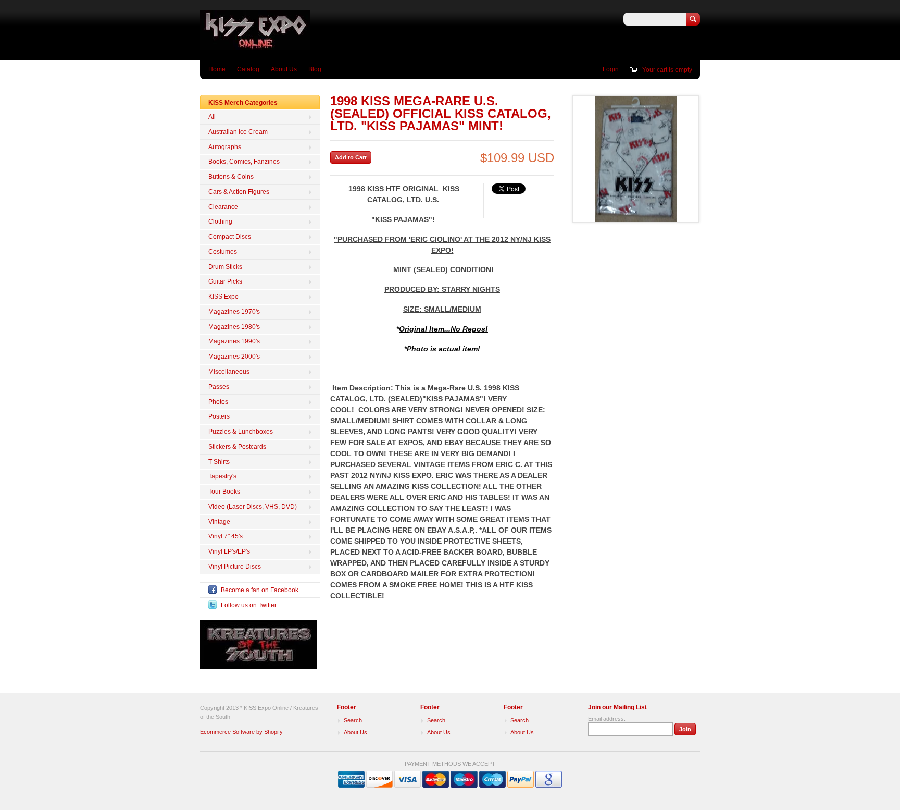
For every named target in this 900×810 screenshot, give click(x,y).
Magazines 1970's (234, 311)
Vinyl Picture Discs (234, 566)
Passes (218, 386)
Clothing (220, 221)
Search (353, 720)
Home (217, 69)
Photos (218, 402)
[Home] (255, 44)
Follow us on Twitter (249, 605)
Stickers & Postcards (237, 446)
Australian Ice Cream (238, 132)
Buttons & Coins (231, 176)
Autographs (224, 147)
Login (611, 69)
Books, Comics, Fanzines (244, 161)
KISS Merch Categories (243, 102)
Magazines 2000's (234, 356)
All (212, 116)
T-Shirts (219, 461)
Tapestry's (222, 476)
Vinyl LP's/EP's (229, 551)
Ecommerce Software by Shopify (241, 732)
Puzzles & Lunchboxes (240, 431)
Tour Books (224, 491)
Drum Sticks (225, 267)
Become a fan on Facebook (259, 590)
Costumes (222, 251)
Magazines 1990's (234, 341)
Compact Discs (229, 236)
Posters (219, 416)
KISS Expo (223, 296)
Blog (314, 69)
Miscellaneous (228, 371)
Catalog (248, 69)
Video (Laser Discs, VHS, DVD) (252, 506)
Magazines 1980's (234, 326)
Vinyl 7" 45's (225, 536)
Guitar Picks (225, 281)
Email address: (607, 719)
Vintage (219, 521)
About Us (284, 69)
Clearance (223, 207)
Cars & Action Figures (238, 191)
